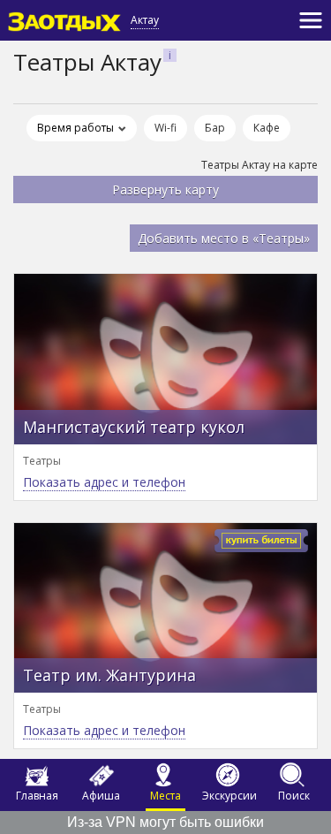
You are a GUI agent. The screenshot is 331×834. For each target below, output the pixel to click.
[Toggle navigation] (310, 20)
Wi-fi (165, 127)
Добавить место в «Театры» (224, 238)
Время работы (75, 127)
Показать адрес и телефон (104, 482)
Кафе (266, 127)
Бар (215, 127)
